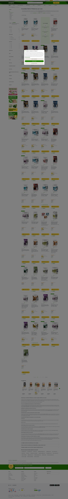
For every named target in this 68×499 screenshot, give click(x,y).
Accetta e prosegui (34, 61)
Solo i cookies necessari (34, 63)
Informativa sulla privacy (27, 57)
